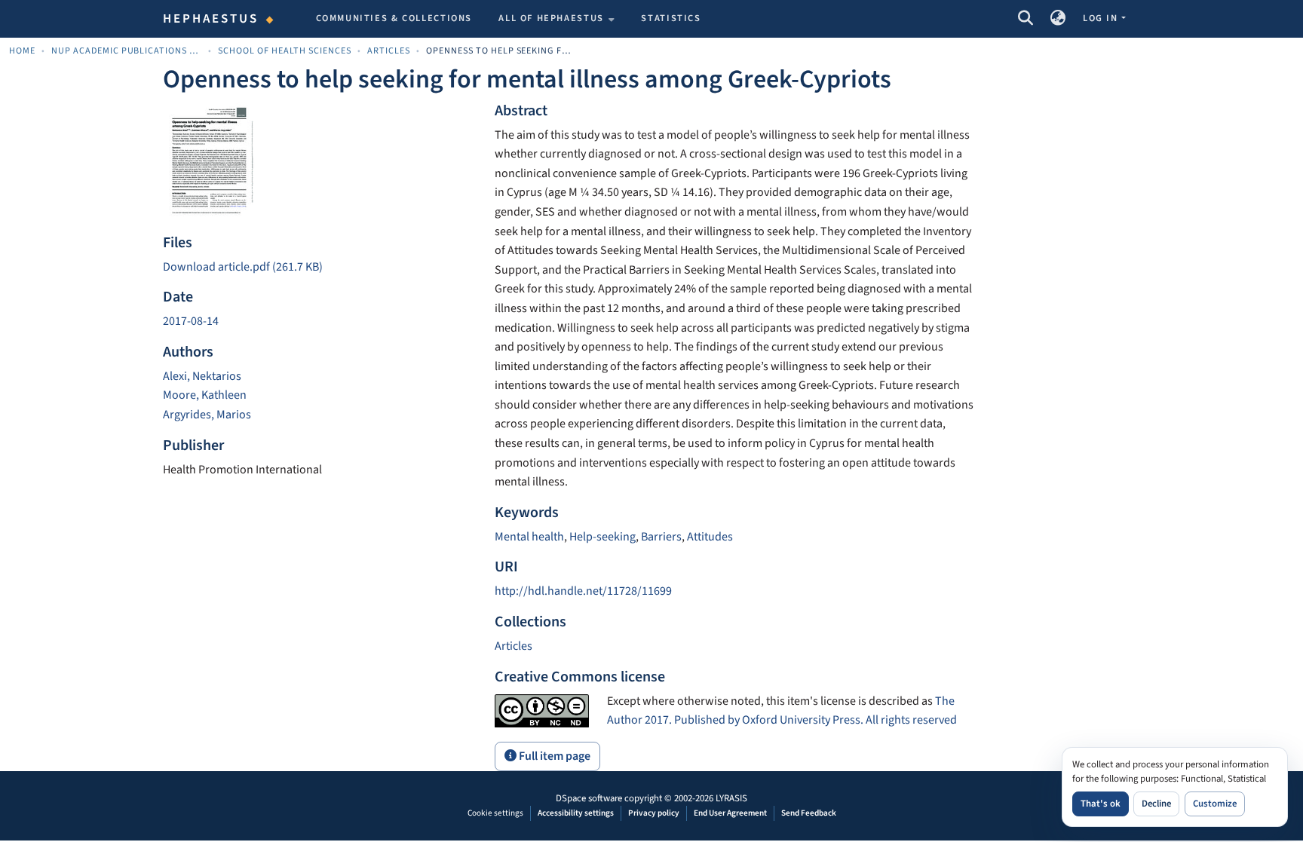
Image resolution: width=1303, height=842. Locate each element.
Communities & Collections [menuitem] (394, 18)
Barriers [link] (661, 536)
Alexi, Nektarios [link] (202, 376)
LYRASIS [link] (731, 798)
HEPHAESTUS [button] (211, 19)
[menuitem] (556, 19)
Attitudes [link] (710, 536)
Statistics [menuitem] (671, 18)
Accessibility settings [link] (576, 813)
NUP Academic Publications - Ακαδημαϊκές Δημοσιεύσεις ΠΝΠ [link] (126, 50)
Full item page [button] (553, 756)
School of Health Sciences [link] (284, 50)
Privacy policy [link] (653, 813)
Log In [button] (1102, 18)
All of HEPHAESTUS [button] (551, 18)
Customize (1215, 803)
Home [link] (22, 50)
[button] (1025, 19)
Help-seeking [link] (602, 536)
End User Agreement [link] (730, 813)
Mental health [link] (529, 536)
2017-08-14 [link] (191, 321)
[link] (320, 267)
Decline (1156, 803)
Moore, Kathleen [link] (205, 395)
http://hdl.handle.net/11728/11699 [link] (583, 591)
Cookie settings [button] (495, 813)
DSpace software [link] (589, 798)
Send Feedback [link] (808, 813)
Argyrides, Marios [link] (207, 414)
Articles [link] (388, 50)
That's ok (1101, 803)
